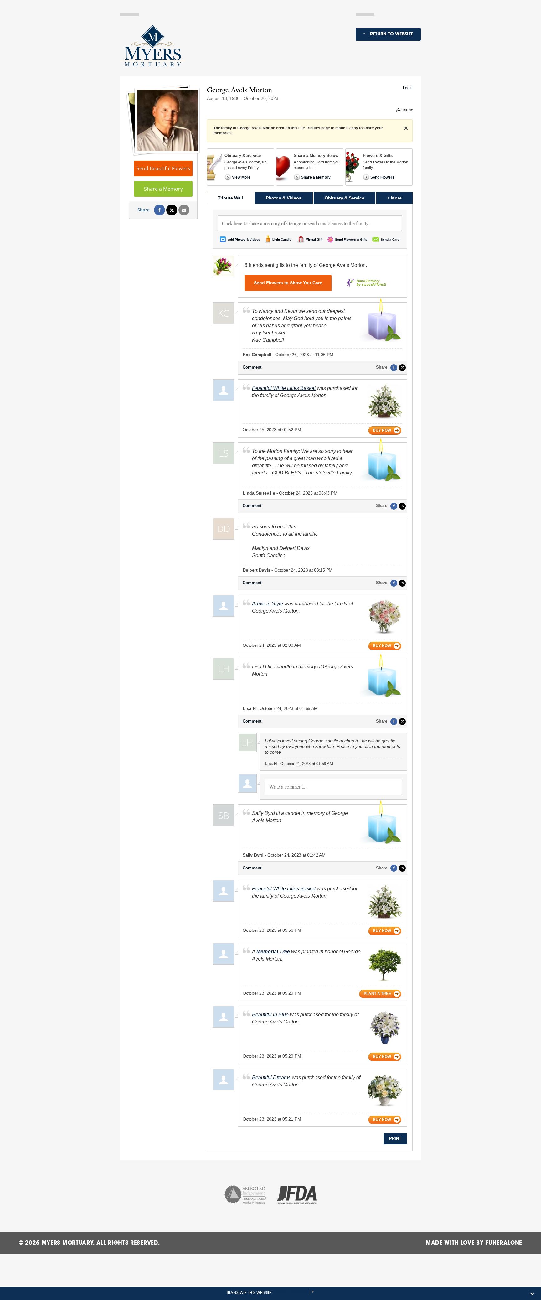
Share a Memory (163, 188)
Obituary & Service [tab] (344, 197)
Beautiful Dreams (271, 1077)
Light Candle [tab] (281, 239)
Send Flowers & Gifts (351, 239)
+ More (400, 197)
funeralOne (503, 1243)
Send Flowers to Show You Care (288, 282)
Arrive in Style (267, 603)
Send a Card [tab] (390, 239)
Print (395, 1138)
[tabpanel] (310, 677)
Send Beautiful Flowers (163, 168)
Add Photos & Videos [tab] (244, 239)
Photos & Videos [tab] (283, 197)
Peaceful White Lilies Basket (284, 388)
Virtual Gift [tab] (314, 239)
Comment (252, 367)
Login (408, 88)
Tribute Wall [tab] (230, 197)
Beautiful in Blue (270, 1014)
